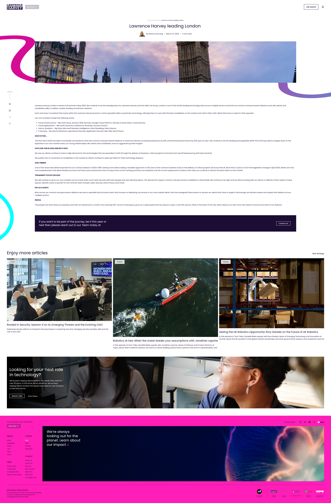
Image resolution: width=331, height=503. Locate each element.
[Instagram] (304, 422)
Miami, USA (28, 472)
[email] (10, 123)
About (9, 440)
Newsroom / (157, 20)
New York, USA (30, 469)
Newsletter (29, 449)
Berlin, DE (28, 466)
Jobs (8, 449)
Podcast (28, 446)
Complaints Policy (13, 472)
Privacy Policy (11, 466)
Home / (149, 20)
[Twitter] (313, 422)
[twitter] (10, 117)
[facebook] (10, 104)
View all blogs (318, 253)
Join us (9, 455)
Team (9, 452)
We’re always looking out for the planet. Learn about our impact (63, 438)
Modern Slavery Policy (14, 475)
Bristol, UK (28, 460)
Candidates (11, 443)
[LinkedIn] (299, 422)
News (27, 443)
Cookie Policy (11, 469)
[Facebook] (308, 422)
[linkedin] (9, 110)
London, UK (28, 463)
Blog (26, 440)
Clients (9, 446)
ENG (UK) (30, 7)
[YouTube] (320, 422)
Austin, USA (29, 475)
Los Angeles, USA (30, 478)
